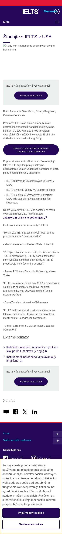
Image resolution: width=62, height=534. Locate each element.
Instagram (42, 458)
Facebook (15, 458)
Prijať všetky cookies (31, 512)
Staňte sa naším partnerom (17, 440)
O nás (6, 433)
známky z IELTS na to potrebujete (23, 217)
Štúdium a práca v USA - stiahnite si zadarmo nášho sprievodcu (31, 150)
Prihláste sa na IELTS (31, 95)
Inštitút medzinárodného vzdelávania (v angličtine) (31, 358)
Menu (6, 21)
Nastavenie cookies (31, 524)
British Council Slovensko (11, 11)
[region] (31, 496)
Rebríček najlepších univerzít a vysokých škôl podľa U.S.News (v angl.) (32, 349)
